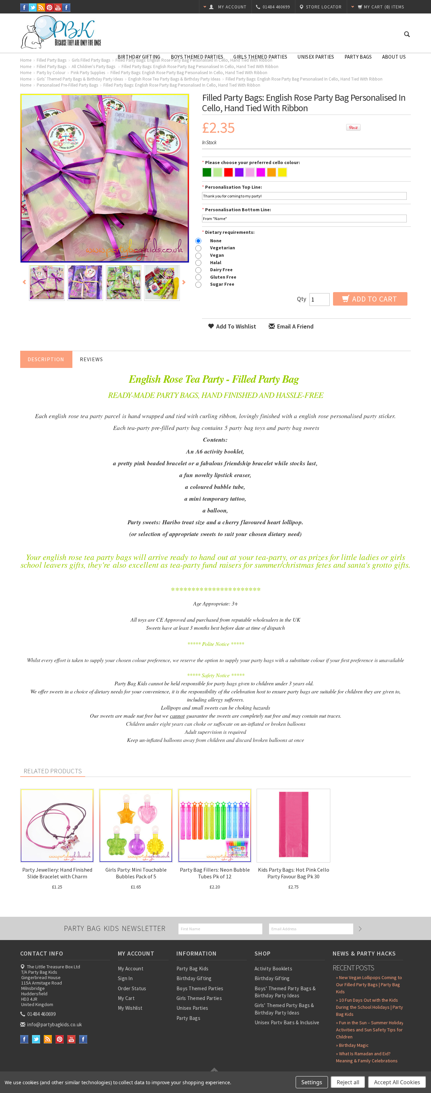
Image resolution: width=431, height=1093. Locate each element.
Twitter (33, 7)
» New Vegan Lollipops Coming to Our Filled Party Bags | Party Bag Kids (369, 984)
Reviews (91, 359)
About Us (394, 57)
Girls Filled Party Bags (91, 60)
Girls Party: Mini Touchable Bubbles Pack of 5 (136, 873)
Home (25, 60)
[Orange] (271, 173)
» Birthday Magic (352, 1045)
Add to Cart (374, 299)
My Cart (126, 998)
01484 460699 (41, 1014)
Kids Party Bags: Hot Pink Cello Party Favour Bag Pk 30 (293, 873)
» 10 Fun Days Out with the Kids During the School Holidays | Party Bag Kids (369, 1007)
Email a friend (294, 326)
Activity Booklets (273, 968)
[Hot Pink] (261, 173)
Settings (311, 1082)
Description (46, 359)
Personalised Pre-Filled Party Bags (67, 85)
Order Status (132, 988)
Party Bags (358, 57)
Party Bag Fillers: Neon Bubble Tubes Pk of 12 (215, 873)
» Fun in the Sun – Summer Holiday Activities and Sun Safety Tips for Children (370, 1030)
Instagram (66, 7)
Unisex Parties (315, 57)
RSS (41, 7)
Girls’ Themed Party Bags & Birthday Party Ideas (80, 79)
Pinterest (49, 7)
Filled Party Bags (51, 60)
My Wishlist (130, 1008)
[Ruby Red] (228, 173)
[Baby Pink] (250, 173)
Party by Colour (51, 72)
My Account (130, 968)
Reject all (348, 1082)
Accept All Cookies (397, 1082)
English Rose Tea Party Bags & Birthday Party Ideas (174, 79)
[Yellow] (282, 173)
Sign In (125, 978)
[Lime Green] (218, 173)
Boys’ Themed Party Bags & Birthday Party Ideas (285, 992)
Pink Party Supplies (88, 72)
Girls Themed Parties (260, 57)
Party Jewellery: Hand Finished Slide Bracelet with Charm (57, 873)
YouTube (58, 7)
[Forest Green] (207, 173)
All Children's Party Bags (94, 66)
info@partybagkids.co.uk (54, 1024)
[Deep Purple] (239, 173)
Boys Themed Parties (197, 57)
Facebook (24, 7)
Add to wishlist (235, 326)
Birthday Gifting (139, 57)
